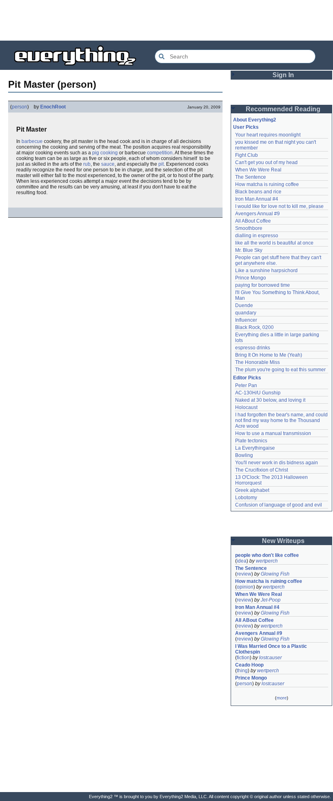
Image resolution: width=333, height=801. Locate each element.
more (282, 697)
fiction (243, 657)
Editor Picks (247, 378)
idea (242, 561)
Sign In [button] (283, 74)
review (244, 574)
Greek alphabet (252, 490)
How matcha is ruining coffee (267, 184)
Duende (244, 305)
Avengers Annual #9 (257, 213)
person (19, 107)
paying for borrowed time (262, 285)
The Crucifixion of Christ (261, 470)
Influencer (246, 320)
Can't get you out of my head (266, 162)
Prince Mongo (250, 278)
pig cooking (105, 153)
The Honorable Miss (257, 362)
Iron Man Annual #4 (256, 199)
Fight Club (246, 155)
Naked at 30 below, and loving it (270, 400)
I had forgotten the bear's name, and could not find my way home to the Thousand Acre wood (282, 420)
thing (242, 670)
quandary (245, 313)
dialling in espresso (256, 235)
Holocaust (246, 407)
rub (87, 164)
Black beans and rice (258, 192)
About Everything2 (254, 120)
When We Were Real (258, 170)
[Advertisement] (166, 20)
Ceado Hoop (249, 665)
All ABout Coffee (253, 221)
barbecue (32, 141)
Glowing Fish (275, 574)
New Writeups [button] (283, 540)
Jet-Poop (271, 600)
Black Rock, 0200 (254, 327)
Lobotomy (246, 497)
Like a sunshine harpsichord (266, 270)
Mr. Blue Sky (248, 250)
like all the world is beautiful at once (274, 243)
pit (161, 164)
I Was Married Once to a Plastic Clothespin (271, 649)
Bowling (244, 455)
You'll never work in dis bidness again (276, 462)
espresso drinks (252, 348)
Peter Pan (246, 385)
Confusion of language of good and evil (278, 505)
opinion (245, 587)
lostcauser (270, 657)
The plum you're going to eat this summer (280, 369)
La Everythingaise (255, 448)
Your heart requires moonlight (268, 135)
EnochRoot (53, 107)
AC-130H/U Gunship (258, 393)
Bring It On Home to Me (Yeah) (268, 355)
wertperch (267, 561)
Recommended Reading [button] (283, 109)
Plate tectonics (251, 441)
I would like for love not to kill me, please (279, 206)
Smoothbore (248, 228)
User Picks (246, 127)
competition (160, 153)
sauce (108, 164)
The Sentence (250, 177)
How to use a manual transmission (273, 433)
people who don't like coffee (267, 555)
